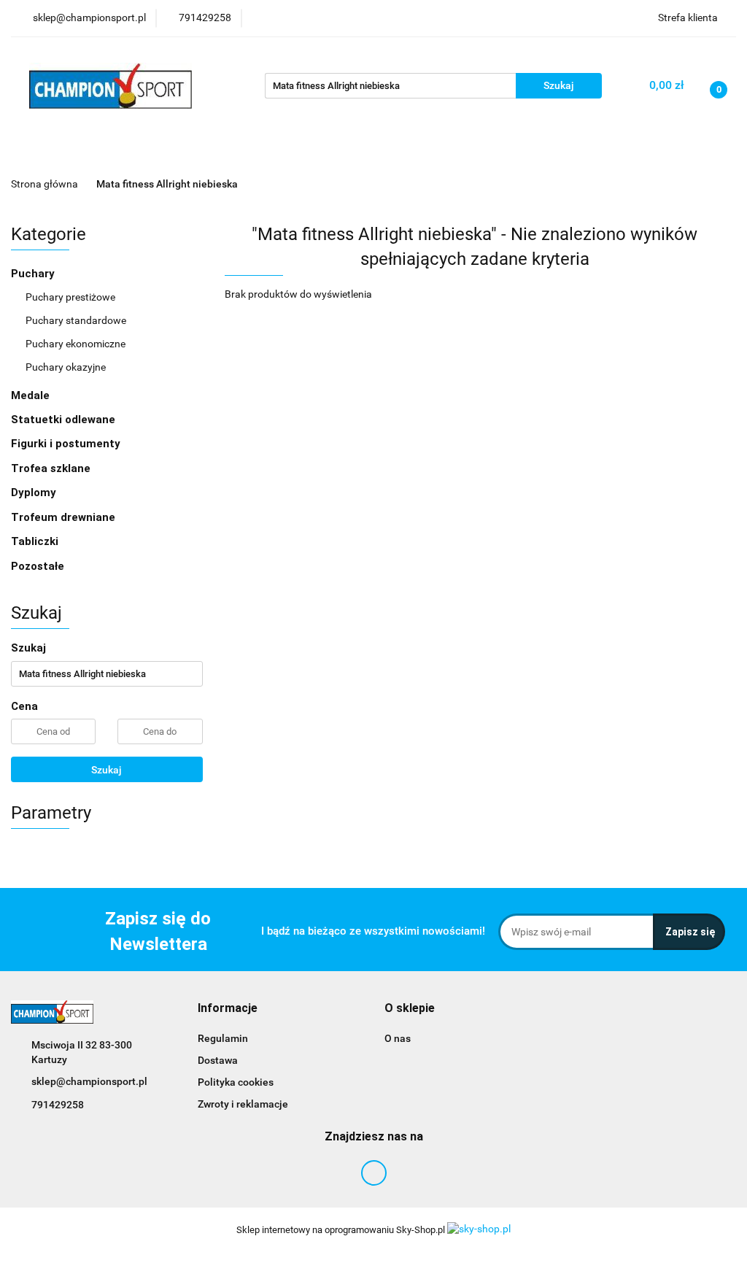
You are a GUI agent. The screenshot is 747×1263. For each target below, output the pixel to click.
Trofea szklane (52, 468)
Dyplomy (35, 492)
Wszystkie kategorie (109, 153)
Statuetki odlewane (63, 419)
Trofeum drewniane (63, 517)
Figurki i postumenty (67, 443)
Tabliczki (34, 541)
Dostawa (218, 1060)
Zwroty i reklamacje (243, 1104)
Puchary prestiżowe (70, 297)
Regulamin (223, 1038)
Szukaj (106, 770)
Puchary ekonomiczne (75, 343)
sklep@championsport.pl (89, 1081)
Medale (32, 395)
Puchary (34, 273)
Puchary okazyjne (66, 367)
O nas (397, 1038)
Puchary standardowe (76, 320)
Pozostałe (37, 566)
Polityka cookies (236, 1082)
